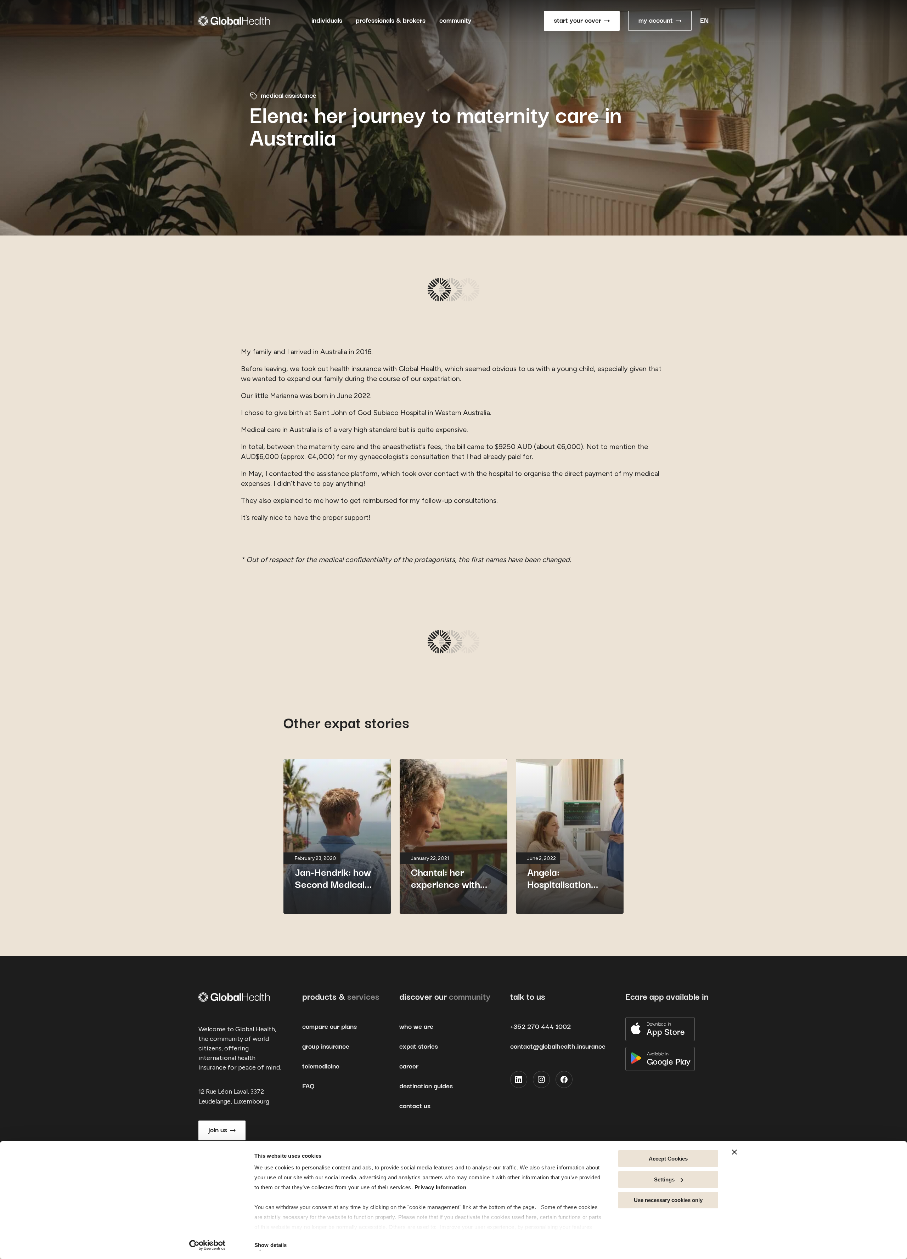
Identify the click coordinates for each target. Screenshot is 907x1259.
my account (655, 20)
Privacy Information (441, 1187)
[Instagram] (541, 1079)
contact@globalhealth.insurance (557, 1046)
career (408, 1066)
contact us (414, 1106)
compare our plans (329, 1026)
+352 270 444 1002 (540, 1026)
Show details (270, 1245)
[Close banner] (734, 1152)
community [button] (455, 20)
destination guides (426, 1086)
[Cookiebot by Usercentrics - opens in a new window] (207, 1245)
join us (217, 1130)
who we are (416, 1026)
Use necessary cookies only (668, 1200)
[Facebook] (564, 1079)
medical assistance (288, 95)
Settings (664, 1179)
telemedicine (320, 1066)
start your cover (577, 20)
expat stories (418, 1046)
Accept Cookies (668, 1159)
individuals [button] (326, 20)
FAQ (308, 1086)
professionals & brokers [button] (391, 20)
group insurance (325, 1046)
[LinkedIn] (518, 1079)
